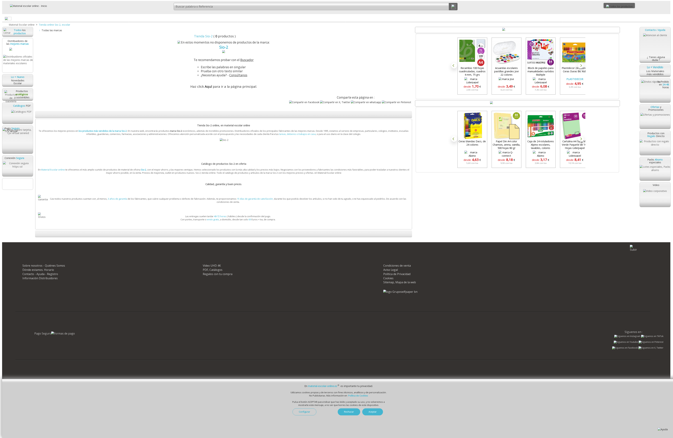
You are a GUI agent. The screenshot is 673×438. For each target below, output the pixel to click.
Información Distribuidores (40, 278)
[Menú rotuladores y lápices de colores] (451, 19)
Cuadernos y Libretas (183, 18)
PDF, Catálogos (212, 270)
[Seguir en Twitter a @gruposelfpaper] (650, 347)
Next (581, 65)
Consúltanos (238, 75)
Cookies (388, 278)
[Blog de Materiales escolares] (17, 184)
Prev (454, 65)
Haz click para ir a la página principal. (223, 86)
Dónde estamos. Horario (38, 270)
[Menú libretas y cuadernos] (234, 19)
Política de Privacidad (396, 274)
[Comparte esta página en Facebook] (304, 102)
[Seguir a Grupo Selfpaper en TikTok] (652, 336)
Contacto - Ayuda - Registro (40, 274)
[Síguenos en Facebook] (625, 348)
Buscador (247, 60)
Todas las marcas (52, 30)
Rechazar (349, 411)
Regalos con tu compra (217, 274)
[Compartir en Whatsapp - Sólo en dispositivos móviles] (366, 102)
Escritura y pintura (399, 18)
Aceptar (373, 411)
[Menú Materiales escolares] (126, 19)
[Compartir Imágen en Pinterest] (396, 102)
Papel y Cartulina (291, 18)
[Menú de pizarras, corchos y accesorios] (559, 19)
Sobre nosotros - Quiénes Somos (43, 266)
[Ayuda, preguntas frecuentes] (663, 429)
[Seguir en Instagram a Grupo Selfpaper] (627, 336)
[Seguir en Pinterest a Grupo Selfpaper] (651, 342)
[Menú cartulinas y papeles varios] (342, 19)
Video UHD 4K (212, 266)
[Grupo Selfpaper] (400, 292)
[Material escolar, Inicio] (24, 6)
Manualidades (616, 18)
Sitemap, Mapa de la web (399, 282)
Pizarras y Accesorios (508, 18)
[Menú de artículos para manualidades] (667, 19)
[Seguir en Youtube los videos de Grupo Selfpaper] (626, 342)
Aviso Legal (390, 270)
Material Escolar (74, 18)
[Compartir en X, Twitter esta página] (335, 102)
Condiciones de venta (397, 266)
